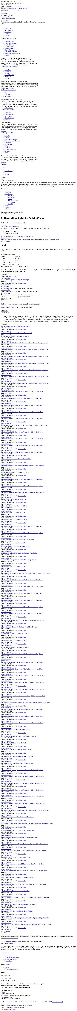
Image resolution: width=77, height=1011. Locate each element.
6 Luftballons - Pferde (22, 472)
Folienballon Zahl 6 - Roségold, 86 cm (37, 370)
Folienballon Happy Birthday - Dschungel (37, 573)
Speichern (4, 310)
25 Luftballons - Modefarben (25, 539)
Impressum (8, 956)
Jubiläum (7, 151)
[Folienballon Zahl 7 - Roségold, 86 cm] (13, 363)
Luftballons (8, 113)
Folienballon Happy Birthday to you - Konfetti (37, 924)
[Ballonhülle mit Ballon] (8, 891)
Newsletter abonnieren (11, 969)
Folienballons (8, 194)
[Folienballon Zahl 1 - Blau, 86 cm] (12, 398)
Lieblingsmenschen (10, 149)
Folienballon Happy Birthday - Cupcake (37, 918)
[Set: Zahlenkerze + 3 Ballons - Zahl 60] (13, 897)
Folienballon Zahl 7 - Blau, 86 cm (33, 613)
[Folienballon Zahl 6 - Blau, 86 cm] (12, 607)
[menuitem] (38, 13)
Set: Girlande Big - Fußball (24, 857)
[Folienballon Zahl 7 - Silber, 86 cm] (12, 620)
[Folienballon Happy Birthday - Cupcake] (13, 918)
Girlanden (7, 94)
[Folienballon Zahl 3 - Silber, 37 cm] (12, 783)
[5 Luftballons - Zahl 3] (8, 634)
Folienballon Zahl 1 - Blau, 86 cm (33, 398)
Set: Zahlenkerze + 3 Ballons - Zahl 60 (37, 897)
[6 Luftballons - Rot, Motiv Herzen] (8, 627)
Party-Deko (8, 205)
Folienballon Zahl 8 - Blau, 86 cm (33, 479)
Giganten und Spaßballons (12, 53)
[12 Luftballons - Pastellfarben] (10, 553)
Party (6, 153)
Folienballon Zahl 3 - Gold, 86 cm (33, 432)
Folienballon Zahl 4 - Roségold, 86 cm (37, 383)
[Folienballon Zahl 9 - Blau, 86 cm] (12, 486)
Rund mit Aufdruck (10, 43)
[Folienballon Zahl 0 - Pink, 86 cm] (12, 654)
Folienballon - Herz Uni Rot (23, 459)
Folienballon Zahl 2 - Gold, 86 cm (33, 405)
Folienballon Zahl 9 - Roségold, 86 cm (37, 349)
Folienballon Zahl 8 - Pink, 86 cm (33, 580)
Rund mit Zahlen (10, 45)
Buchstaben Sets (9, 75)
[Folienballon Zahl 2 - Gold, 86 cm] (12, 405)
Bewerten (16, 226)
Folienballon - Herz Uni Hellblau (27, 904)
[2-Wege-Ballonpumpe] (8, 280)
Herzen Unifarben (10, 50)
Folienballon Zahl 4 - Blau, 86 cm (33, 600)
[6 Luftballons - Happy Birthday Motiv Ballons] (10, 425)
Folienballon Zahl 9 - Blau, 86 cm (33, 486)
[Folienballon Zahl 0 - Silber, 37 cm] (12, 776)
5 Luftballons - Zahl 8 (22, 336)
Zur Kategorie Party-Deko (8, 90)
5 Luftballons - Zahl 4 (20, 640)
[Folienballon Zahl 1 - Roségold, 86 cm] (13, 810)
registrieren (7, 20)
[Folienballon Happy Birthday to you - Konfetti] (12, 924)
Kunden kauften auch (17, 333)
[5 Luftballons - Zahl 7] (7, 566)
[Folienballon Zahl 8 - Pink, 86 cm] (12, 580)
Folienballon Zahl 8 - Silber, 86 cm (33, 492)
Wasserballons (9, 46)
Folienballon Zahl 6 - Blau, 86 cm (33, 607)
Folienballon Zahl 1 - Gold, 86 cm (33, 391)
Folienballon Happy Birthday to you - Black (32, 696)
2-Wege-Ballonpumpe (22, 280)
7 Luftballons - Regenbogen (27, 560)
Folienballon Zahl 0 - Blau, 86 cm (33, 526)
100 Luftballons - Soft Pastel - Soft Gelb (34, 884)
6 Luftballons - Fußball (19, 499)
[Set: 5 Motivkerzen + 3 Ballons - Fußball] (11, 850)
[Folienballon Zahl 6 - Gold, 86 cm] (12, 445)
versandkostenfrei (57, 1002)
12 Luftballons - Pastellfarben (28, 553)
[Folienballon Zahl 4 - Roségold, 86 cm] (13, 383)
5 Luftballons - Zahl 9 (20, 519)
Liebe (6, 146)
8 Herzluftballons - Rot (23, 546)
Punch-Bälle (8, 116)
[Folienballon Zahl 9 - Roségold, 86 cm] (13, 349)
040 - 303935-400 (6, 979)
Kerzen (7, 93)
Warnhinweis (29, 236)
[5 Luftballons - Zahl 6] (7, 512)
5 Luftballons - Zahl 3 (22, 634)
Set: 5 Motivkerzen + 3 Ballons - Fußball (34, 850)
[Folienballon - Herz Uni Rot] (8, 459)
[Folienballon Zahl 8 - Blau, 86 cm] (12, 479)
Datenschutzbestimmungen (11, 304)
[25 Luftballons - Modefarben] (9, 539)
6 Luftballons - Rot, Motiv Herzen (26, 627)
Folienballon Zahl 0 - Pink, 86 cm (33, 654)
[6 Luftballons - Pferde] (8, 472)
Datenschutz (8, 961)
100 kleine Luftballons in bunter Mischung (40, 823)
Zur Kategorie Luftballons (8, 38)
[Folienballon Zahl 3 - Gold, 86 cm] (12, 432)
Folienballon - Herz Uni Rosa (24, 763)
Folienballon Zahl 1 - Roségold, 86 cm (37, 810)
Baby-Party (8, 136)
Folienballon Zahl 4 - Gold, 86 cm (33, 412)
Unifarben (8, 70)
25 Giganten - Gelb (27, 877)
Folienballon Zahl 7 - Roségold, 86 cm (37, 363)
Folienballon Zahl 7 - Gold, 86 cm (33, 418)
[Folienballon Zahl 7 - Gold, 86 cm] (12, 418)
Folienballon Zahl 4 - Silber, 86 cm (33, 803)
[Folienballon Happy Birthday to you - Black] (10, 696)
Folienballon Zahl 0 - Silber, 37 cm (33, 776)
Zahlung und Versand (11, 959)
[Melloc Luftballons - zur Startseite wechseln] (14, 8)
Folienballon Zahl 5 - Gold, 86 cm (33, 439)
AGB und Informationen (12, 957)
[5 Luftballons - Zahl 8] (8, 336)
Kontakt (7, 967)
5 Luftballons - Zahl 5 (20, 506)
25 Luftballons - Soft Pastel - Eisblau (32, 864)
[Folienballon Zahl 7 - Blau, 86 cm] (12, 613)
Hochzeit (7, 147)
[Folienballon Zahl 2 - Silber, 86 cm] (12, 797)
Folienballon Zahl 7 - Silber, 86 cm (33, 620)
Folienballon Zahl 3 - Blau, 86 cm (33, 593)
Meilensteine (8, 144)
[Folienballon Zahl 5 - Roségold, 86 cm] (13, 376)
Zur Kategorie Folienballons (9, 66)
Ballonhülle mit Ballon (22, 891)
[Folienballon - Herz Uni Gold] (8, 756)
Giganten (7, 119)
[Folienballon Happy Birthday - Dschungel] (13, 573)
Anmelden (12, 18)
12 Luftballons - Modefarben (25, 830)
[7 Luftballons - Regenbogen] (10, 560)
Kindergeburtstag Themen (12, 141)
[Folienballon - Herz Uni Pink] (8, 911)
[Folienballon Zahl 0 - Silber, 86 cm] (12, 465)
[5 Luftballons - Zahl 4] (7, 640)
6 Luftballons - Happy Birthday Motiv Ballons (34, 425)
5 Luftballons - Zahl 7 (20, 566)
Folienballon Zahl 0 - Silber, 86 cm (33, 465)
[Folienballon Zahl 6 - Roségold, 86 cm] (13, 370)
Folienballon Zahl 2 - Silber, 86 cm (33, 797)
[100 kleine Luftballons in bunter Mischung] (14, 823)
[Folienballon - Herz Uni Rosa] (8, 763)
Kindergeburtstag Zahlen (12, 139)
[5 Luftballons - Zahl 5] (7, 506)
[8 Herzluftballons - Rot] (8, 546)
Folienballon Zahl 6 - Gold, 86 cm (33, 445)
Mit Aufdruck (9, 71)
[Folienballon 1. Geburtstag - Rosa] (12, 770)
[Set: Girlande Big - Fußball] (8, 857)
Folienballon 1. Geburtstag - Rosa (33, 770)
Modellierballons (9, 48)
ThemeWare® (11, 1009)
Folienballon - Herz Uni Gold (24, 756)
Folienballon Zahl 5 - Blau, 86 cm (33, 533)
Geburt (7, 137)
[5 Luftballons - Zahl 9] (7, 519)
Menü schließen (5, 17)
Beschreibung (5, 236)
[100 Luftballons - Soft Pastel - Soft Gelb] (11, 884)
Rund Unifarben (9, 41)
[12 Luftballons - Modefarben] (9, 830)
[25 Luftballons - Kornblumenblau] (14, 870)
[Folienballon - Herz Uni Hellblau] (9, 904)
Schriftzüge (8, 76)
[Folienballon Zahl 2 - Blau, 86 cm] (12, 586)
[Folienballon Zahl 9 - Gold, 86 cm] (12, 452)
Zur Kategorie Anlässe (7, 133)
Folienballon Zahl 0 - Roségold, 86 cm (37, 343)
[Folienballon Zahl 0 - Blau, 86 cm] (12, 526)
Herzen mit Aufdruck (11, 51)
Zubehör (7, 55)
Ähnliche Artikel (6, 333)
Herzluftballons (9, 114)
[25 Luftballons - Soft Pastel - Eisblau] (11, 864)
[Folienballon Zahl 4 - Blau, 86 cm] (12, 600)
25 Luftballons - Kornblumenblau (37, 870)
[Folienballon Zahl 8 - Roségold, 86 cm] (13, 356)
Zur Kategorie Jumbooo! (8, 109)
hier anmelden (22, 223)
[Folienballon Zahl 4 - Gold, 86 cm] (12, 412)
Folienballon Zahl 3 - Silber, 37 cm (33, 783)
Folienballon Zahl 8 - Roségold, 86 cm (37, 356)
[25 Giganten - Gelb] (11, 877)
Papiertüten (8, 96)
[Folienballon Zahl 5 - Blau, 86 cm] (12, 533)
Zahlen (7, 73)
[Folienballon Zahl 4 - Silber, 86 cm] (12, 803)
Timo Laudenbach (19, 1007)
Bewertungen (20, 236)
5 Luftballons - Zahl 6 (20, 512)
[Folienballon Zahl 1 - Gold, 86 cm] (12, 391)
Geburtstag (8, 142)
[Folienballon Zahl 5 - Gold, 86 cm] (12, 439)
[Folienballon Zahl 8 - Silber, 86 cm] (12, 492)
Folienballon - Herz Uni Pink (24, 911)
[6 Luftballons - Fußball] (6, 499)
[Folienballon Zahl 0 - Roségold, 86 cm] (13, 343)
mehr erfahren (23, 65)
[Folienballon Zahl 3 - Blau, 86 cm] (12, 593)
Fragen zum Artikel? (7, 226)
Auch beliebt (28, 333)
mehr (57, 239)
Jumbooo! (7, 207)
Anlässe (7, 209)
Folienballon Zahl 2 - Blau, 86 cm (33, 586)
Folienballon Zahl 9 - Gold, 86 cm (33, 452)
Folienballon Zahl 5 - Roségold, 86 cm (37, 376)
